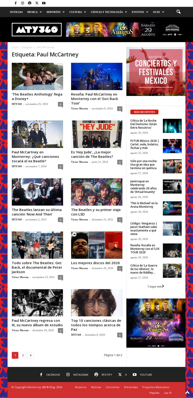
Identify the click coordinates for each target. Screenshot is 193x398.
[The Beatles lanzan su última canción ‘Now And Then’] (37, 192)
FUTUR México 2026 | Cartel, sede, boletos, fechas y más (144, 144)
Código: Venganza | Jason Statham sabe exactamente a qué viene (143, 228)
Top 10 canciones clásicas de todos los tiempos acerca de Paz (96, 325)
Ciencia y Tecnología (107, 12)
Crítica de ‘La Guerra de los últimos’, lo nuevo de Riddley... (143, 269)
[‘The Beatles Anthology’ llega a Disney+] (37, 76)
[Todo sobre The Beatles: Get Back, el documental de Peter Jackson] (37, 245)
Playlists (154, 392)
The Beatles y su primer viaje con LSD (96, 211)
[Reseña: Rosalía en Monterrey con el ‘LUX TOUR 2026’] (172, 250)
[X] (37, 3)
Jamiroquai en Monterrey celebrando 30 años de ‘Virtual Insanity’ (143, 186)
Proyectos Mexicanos (155, 387)
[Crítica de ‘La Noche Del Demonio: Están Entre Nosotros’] (172, 126)
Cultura (75, 12)
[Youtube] (44, 3)
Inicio (15, 47)
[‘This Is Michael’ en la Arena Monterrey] (172, 208)
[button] (178, 12)
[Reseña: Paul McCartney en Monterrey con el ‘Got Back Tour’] (96, 76)
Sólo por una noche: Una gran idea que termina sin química (143, 164)
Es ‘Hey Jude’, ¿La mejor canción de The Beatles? (92, 154)
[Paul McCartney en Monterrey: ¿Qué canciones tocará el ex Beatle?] (37, 134)
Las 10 (168, 392)
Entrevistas (131, 387)
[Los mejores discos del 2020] (96, 245)
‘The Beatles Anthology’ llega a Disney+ (37, 96)
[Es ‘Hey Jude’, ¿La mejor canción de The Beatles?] (96, 134)
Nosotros (80, 387)
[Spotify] (29, 3)
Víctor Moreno (79, 108)
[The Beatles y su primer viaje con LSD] (96, 192)
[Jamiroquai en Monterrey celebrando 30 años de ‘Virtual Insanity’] (172, 186)
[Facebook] (15, 3)
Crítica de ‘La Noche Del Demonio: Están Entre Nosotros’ (143, 124)
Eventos (138, 12)
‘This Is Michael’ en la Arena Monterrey (144, 205)
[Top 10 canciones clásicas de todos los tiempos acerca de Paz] (96, 302)
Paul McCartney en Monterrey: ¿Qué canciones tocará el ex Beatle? (35, 156)
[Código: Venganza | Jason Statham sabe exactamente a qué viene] (172, 229)
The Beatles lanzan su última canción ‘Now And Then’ (37, 211)
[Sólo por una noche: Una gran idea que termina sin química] (172, 166)
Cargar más (155, 286)
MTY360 (17, 104)
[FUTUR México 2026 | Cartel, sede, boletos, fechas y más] (172, 146)
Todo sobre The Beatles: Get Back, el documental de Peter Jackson (37, 267)
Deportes (53, 12)
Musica (32, 12)
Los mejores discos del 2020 (95, 262)
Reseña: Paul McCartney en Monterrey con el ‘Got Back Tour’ (94, 98)
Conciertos (112, 387)
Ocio (156, 12)
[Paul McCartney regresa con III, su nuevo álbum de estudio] (37, 302)
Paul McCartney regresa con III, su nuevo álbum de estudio (37, 322)
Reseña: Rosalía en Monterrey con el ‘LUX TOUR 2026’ (144, 248)
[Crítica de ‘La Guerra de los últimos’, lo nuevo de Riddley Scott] (172, 271)
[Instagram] (22, 3)
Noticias (16, 12)
